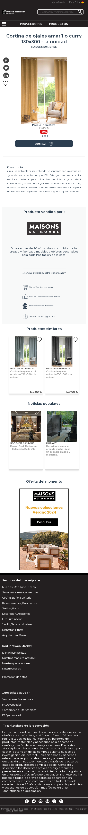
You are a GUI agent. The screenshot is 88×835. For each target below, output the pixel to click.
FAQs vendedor (11, 704)
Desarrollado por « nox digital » (73, 809)
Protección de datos (14, 676)
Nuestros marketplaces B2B (19, 658)
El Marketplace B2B (14, 652)
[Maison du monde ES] (44, 529)
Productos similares (44, 329)
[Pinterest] (47, 801)
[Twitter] (33, 801)
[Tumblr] (54, 801)
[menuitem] (4, 24)
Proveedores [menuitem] (31, 23)
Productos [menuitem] (58, 23)
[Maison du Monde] (44, 228)
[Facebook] (27, 801)
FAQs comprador (13, 715)
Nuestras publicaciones (16, 663)
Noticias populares (44, 404)
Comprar (40, 144)
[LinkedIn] (40, 801)
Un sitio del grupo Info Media (43, 809)
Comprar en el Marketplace (19, 709)
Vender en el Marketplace (18, 699)
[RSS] (61, 801)
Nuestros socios (11, 668)
